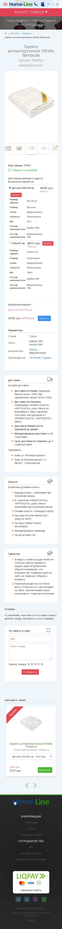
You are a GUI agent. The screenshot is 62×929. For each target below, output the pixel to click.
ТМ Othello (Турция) (40, 357)
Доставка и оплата (31, 853)
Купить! (16, 194)
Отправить (30, 672)
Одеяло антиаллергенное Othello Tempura (31, 745)
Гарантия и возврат (31, 835)
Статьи (31, 828)
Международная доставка (31, 859)
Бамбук (33, 349)
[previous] (18, 785)
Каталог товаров (29, 12)
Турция (33, 336)
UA (57, 4)
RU (48, 4)
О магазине (31, 822)
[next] (44, 785)
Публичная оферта (31, 890)
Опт (31, 847)
